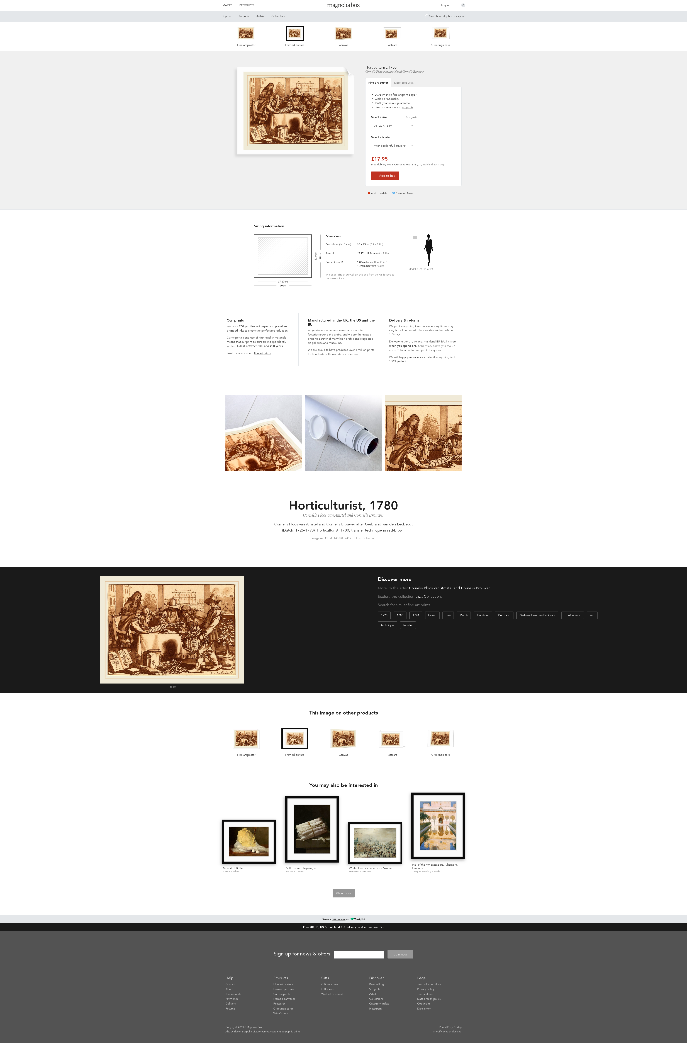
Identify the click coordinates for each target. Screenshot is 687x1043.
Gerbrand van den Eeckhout (537, 615)
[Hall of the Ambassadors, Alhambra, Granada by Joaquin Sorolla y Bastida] (438, 826)
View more (343, 893)
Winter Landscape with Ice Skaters (370, 868)
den (448, 615)
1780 (400, 615)
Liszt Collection (428, 596)
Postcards (279, 1003)
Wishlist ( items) (332, 994)
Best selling (376, 984)
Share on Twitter (405, 193)
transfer (408, 625)
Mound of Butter (233, 868)
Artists (260, 16)
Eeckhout (483, 615)
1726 (384, 615)
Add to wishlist (379, 193)
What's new (280, 1013)
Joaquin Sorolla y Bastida (426, 871)
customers (351, 354)
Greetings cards (283, 1008)
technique (387, 625)
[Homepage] (343, 6)
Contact (230, 984)
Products (246, 5)
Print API (444, 1027)
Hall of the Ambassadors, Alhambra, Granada (435, 866)
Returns (230, 1008)
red (592, 615)
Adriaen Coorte (295, 871)
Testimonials (233, 994)
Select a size (394, 117)
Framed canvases (284, 999)
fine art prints (262, 353)
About (229, 989)
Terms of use (425, 994)
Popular (227, 16)
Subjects (243, 16)
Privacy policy (426, 989)
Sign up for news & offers (302, 954)
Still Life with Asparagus (301, 868)
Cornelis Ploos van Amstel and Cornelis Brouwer (394, 71)
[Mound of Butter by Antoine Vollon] (249, 842)
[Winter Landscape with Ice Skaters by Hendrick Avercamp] (375, 843)
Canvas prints (281, 994)
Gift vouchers (329, 984)
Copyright (423, 1003)
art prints (407, 107)
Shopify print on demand (447, 1031)
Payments (231, 999)
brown (432, 615)
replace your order (421, 357)
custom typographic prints (285, 1031)
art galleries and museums (324, 343)
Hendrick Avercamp (360, 871)
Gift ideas (327, 989)
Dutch (464, 615)
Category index (379, 1003)
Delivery (394, 341)
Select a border (381, 137)
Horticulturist (572, 615)
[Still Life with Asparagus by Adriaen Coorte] (312, 830)
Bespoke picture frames (255, 1031)
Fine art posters (283, 984)
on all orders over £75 (343, 927)
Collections (278, 16)
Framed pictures (283, 989)
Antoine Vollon (231, 871)
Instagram (375, 1008)
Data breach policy (429, 999)
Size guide (411, 117)
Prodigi (458, 1027)
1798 (416, 615)
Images (227, 5)
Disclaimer (424, 1008)
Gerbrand (504, 615)
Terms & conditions (429, 984)
